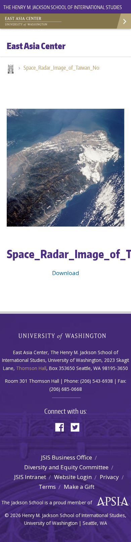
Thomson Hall (31, 368)
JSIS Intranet (30, 477)
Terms (47, 486)
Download (65, 273)
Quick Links (123, 21)
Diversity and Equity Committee (66, 467)
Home (10, 69)
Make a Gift (79, 486)
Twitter (78, 426)
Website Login (73, 477)
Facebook (62, 426)
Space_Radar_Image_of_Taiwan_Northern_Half (65, 67)
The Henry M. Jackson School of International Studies (62, 7)
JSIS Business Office (66, 457)
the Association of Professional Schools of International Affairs (111, 501)
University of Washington (65, 335)
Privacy (109, 477)
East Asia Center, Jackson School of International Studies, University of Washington (38, 21)
